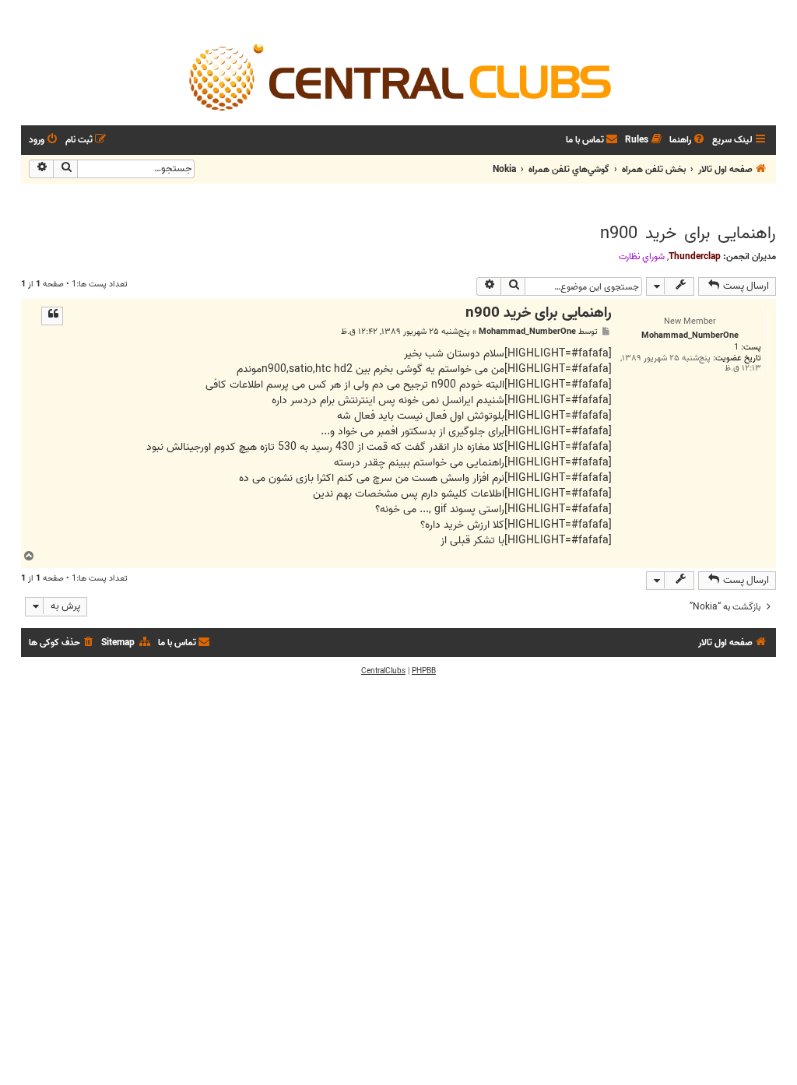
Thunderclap (695, 256)
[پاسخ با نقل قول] (52, 316)
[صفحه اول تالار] (398, 76)
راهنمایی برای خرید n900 (688, 233)
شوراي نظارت (642, 257)
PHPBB (424, 671)
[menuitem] (688, 140)
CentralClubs (383, 671)
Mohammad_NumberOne (527, 332)
